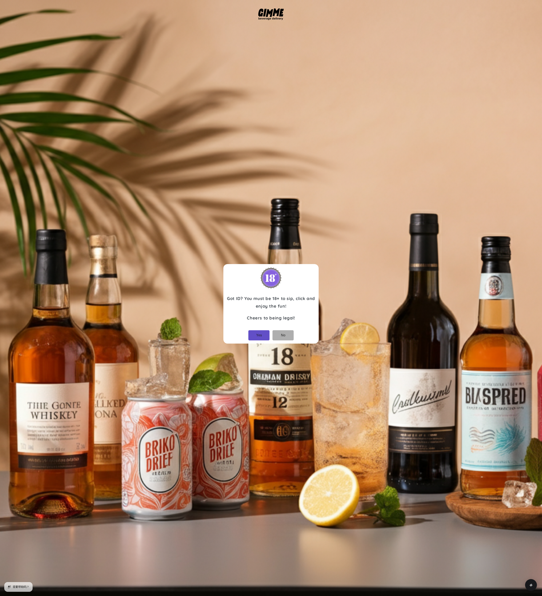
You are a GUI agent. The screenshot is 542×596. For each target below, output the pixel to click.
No (283, 335)
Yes (259, 335)
